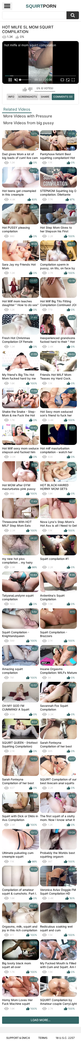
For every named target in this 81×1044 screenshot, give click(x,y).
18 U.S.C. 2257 (65, 1037)
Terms (42, 1037)
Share (45, 96)
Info (11, 96)
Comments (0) (63, 96)
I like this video (25, 89)
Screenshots (27, 96)
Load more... (40, 1020)
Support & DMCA (18, 1037)
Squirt (41, 6)
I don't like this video (30, 89)
